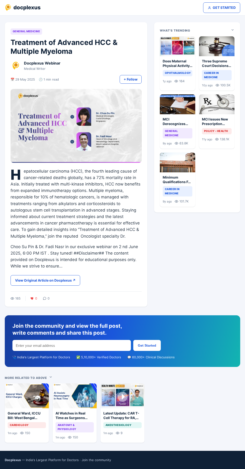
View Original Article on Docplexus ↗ (45, 280)
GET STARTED (224, 7)
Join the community (96, 460)
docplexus (27, 7)
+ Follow (131, 79)
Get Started (147, 345)
